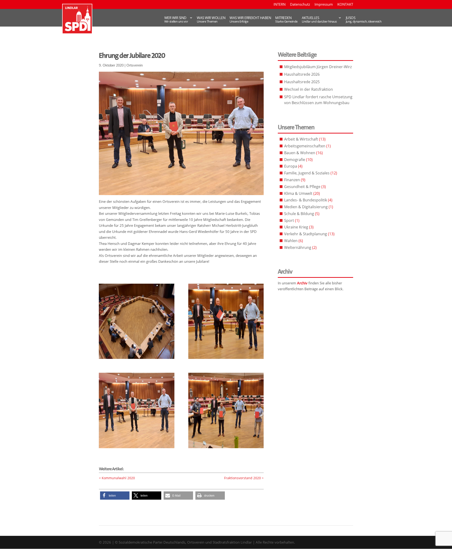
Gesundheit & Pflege (302, 186)
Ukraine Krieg (296, 227)
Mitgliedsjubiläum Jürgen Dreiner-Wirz (318, 66)
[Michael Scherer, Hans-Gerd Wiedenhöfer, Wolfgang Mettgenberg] (136, 448)
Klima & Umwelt (298, 193)
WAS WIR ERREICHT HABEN (250, 16)
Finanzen (292, 179)
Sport (289, 220)
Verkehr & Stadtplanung (305, 233)
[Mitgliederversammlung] (136, 359)
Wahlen (291, 240)
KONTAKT (345, 5)
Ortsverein (134, 65)
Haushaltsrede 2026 (302, 74)
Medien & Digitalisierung (306, 206)
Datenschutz (300, 5)
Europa (290, 166)
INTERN (280, 5)
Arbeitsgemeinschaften (304, 146)
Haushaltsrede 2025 (302, 81)
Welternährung (297, 247)
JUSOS (364, 16)
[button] (114, 495)
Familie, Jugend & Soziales (307, 173)
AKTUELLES (319, 16)
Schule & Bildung (299, 213)
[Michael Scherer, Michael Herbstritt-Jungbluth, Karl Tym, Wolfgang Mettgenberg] (226, 359)
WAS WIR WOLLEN (211, 16)
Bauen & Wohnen (299, 152)
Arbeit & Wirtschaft (301, 139)
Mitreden (286, 16)
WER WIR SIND (176, 16)
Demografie (294, 159)
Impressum (324, 5)
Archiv (302, 283)
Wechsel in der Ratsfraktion (308, 89)
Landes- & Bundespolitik (305, 200)
